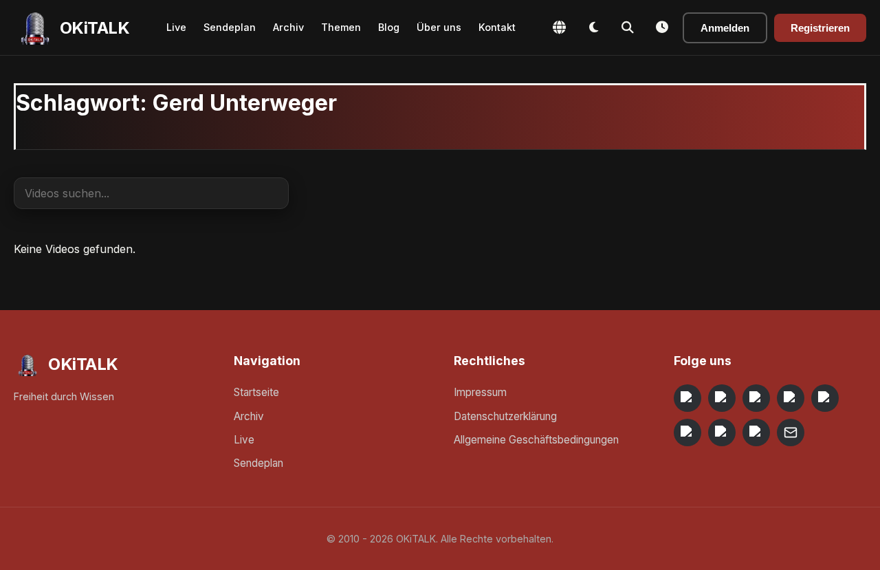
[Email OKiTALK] (790, 432)
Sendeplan (230, 27)
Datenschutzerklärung (505, 416)
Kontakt (497, 27)
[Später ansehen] (662, 27)
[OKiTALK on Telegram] (687, 398)
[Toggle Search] (627, 27)
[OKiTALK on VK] (790, 398)
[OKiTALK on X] (756, 432)
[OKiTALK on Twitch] (825, 398)
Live (176, 27)
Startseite (256, 392)
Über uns (439, 27)
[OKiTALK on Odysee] (756, 398)
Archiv (288, 27)
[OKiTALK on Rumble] (722, 432)
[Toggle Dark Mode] (593, 27)
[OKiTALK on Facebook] (722, 398)
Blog (388, 27)
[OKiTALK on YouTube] (687, 432)
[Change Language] (559, 27)
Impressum (480, 392)
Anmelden (725, 28)
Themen (341, 27)
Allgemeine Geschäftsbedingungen (536, 439)
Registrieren (820, 28)
